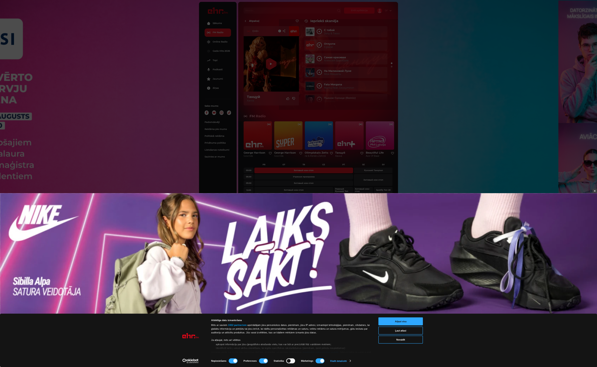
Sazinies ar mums (215, 156)
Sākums (217, 23)
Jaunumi (218, 78)
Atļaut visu (401, 321)
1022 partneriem (237, 325)
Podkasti (218, 69)
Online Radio (220, 41)
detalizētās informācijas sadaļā (320, 352)
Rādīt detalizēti (338, 361)
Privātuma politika (215, 142)
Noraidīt (400, 339)
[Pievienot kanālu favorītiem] (297, 21)
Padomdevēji (212, 122)
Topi (215, 60)
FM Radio (218, 32)
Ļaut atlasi (400, 330)
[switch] (263, 360)
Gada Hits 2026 (221, 51)
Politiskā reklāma (214, 136)
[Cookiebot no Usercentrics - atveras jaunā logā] (190, 361)
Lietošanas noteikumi (217, 149)
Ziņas (216, 88)
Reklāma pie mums (216, 129)
